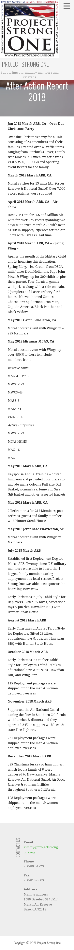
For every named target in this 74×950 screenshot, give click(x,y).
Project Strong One (25, 64)
